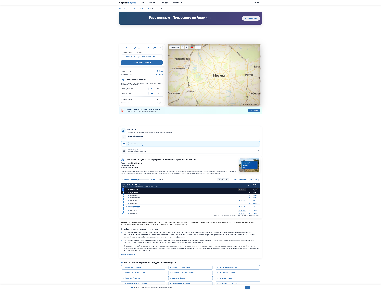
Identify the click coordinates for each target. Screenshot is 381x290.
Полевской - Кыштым (227, 273)
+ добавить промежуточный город (132, 52)
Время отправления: (240, 179)
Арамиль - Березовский (181, 283)
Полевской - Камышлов (228, 267)
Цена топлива (126, 93)
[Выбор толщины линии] (198, 47)
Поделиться (252, 18)
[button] (190, 137)
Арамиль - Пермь (178, 278)
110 (227, 179)
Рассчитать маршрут (142, 63)
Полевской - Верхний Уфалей (183, 273)
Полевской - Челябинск (181, 267)
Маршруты (165, 3)
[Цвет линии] (191, 47)
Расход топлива (127, 89)
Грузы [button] (142, 3)
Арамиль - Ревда (226, 278)
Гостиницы (177, 3)
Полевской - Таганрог (133, 267)
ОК (248, 287)
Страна (127, 2)
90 (223, 179)
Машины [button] (152, 3)
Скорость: (126, 179)
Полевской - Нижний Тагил (135, 273)
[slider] (138, 180)
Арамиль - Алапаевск (133, 278)
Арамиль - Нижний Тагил (229, 283)
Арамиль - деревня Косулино (136, 283)
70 (219, 179)
